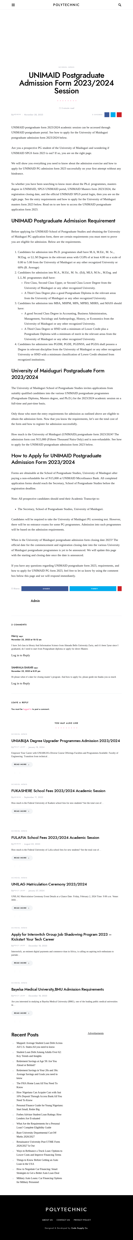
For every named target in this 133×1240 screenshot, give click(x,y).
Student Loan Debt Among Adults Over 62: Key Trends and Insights (39, 1054)
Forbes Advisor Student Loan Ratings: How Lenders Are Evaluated (39, 1116)
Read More (20, 764)
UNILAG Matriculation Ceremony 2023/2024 (49, 884)
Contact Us (63, 1220)
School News (66, 67)
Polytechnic (66, 5)
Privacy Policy (82, 1220)
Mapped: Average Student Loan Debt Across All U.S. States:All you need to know (39, 1045)
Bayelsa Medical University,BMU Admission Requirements (57, 989)
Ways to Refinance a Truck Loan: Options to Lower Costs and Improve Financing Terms (39, 1153)
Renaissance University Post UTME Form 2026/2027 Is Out (38, 1143)
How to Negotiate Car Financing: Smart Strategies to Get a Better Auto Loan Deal (38, 1171)
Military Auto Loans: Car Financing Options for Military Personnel (39, 1180)
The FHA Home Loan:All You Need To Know (37, 1085)
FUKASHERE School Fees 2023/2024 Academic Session (58, 790)
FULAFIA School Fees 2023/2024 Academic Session (55, 837)
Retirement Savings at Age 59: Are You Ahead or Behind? (37, 1063)
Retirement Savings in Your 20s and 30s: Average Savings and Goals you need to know (37, 1074)
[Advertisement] (66, 32)
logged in (27, 709)
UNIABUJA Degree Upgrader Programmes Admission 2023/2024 (65, 740)
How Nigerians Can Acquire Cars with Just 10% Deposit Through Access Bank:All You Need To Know (39, 1096)
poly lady (19, 747)
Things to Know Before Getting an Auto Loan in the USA (37, 1162)
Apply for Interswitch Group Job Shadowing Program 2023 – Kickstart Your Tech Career (61, 937)
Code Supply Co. (79, 1228)
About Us (47, 1220)
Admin (17, 114)
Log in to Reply (20, 655)
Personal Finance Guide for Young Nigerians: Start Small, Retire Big (40, 1107)
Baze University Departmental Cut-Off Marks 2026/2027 (36, 1134)
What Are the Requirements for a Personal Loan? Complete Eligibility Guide (38, 1125)
